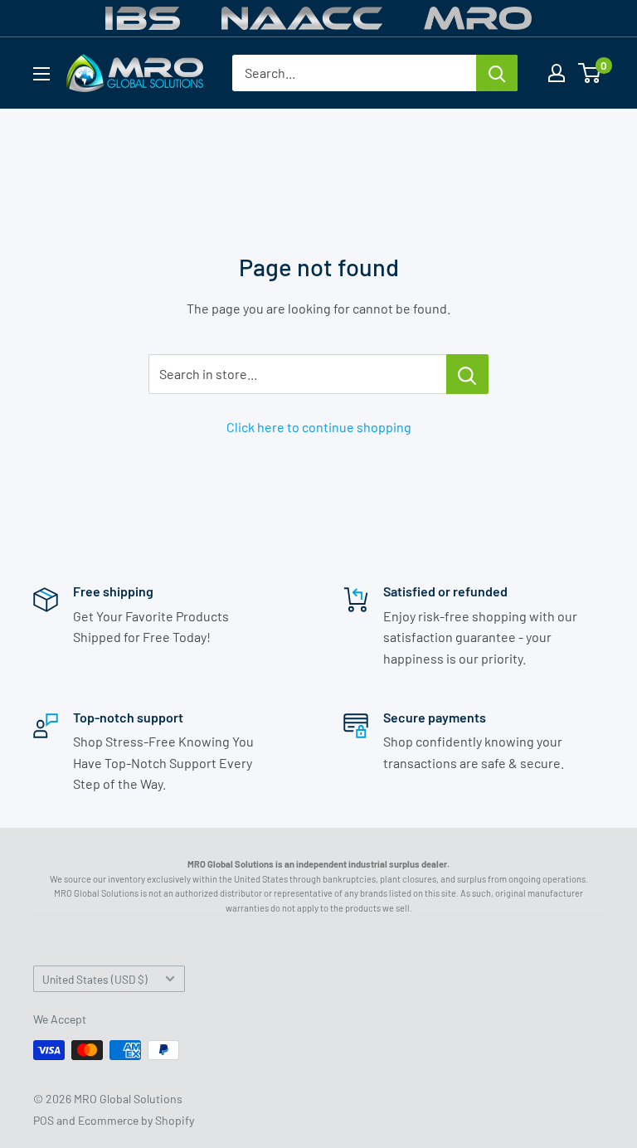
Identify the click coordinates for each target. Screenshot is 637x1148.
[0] (590, 73)
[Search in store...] (467, 374)
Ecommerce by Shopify (136, 1120)
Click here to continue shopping (318, 427)
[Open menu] (41, 73)
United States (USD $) (95, 979)
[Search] (497, 73)
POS (43, 1120)
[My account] (556, 73)
